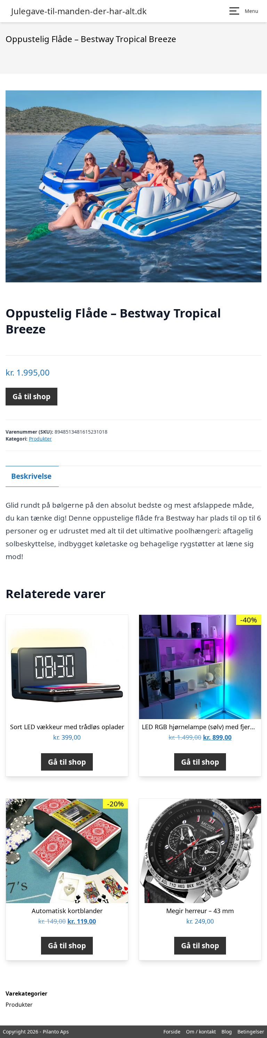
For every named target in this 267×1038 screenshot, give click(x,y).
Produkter (40, 438)
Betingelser (250, 1031)
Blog (226, 1031)
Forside (171, 1031)
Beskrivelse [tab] (31, 476)
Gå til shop (31, 396)
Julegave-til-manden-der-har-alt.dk (79, 11)
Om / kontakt (201, 1031)
